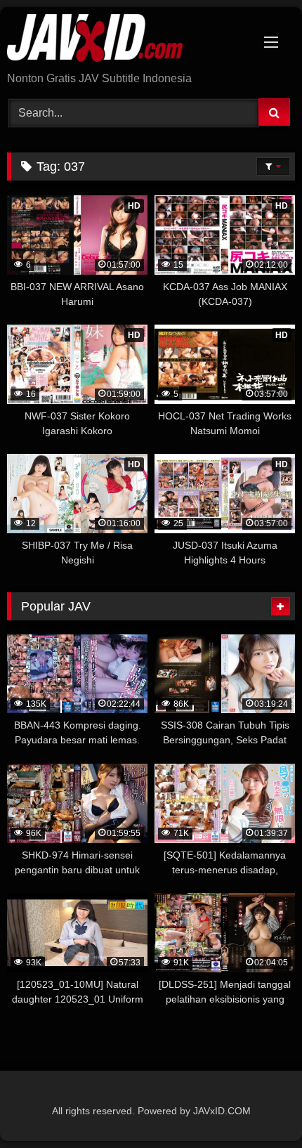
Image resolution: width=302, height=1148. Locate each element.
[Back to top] (258, 1106)
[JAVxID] (123, 40)
